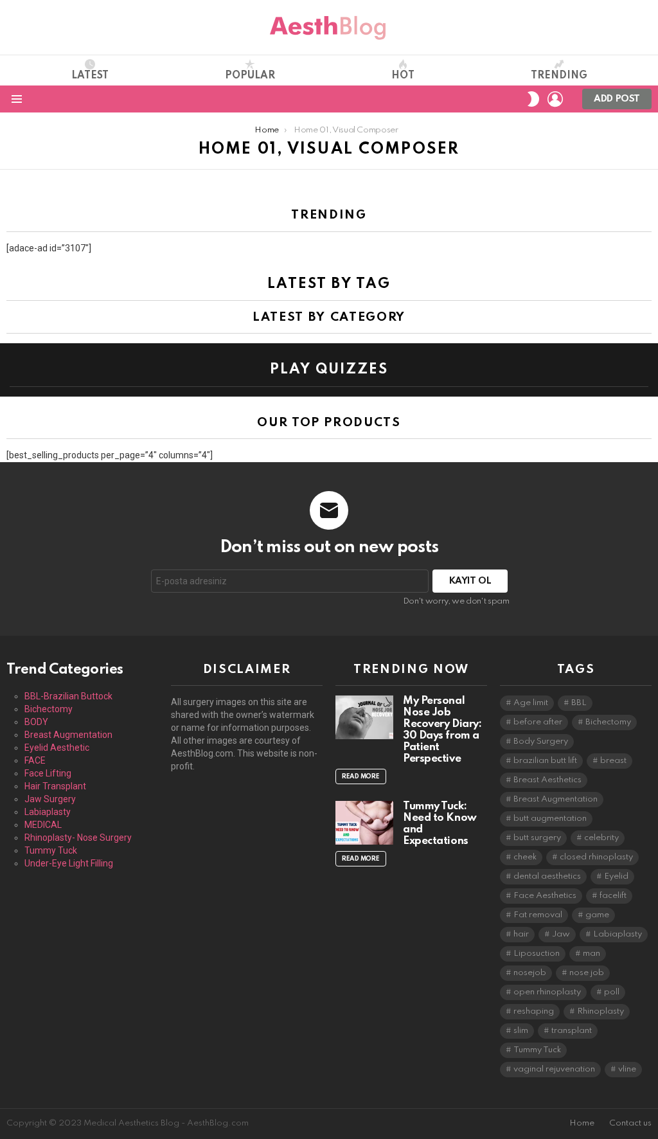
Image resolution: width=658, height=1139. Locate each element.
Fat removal (537, 915)
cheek (525, 857)
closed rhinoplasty (596, 857)
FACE (35, 760)
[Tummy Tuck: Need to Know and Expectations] (364, 823)
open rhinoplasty (547, 992)
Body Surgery (540, 741)
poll (611, 992)
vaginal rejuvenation (554, 1069)
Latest (90, 76)
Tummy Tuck (50, 850)
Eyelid (616, 876)
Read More (361, 776)
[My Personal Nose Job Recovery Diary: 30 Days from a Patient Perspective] (364, 717)
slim (520, 1031)
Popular (250, 76)
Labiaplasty (47, 812)
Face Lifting (47, 773)
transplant (571, 1031)
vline (627, 1069)
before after (537, 722)
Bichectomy (48, 709)
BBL (579, 703)
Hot (402, 76)
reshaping (533, 1011)
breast (613, 761)
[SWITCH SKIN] (533, 99)
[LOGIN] (555, 99)
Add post (617, 98)
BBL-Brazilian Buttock (68, 696)
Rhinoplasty (600, 1011)
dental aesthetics (547, 876)
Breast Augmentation (68, 735)
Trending (559, 76)
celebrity (601, 838)
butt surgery (537, 838)
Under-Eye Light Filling (68, 863)
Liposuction (536, 953)
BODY (36, 722)
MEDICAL (43, 825)
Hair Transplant (55, 786)
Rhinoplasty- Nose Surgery (78, 837)
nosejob (529, 973)
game (597, 915)
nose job (586, 973)
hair (521, 934)
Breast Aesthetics (547, 780)
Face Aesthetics (544, 896)
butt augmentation (550, 818)
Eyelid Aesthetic (56, 747)
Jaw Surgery (50, 799)
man (591, 953)
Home (581, 1123)
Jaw (561, 934)
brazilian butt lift (545, 761)
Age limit (530, 703)
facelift (613, 896)
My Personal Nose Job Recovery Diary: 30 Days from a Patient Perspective (442, 729)
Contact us (630, 1123)
